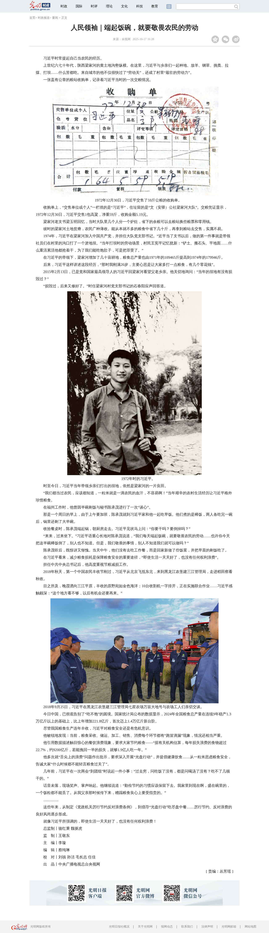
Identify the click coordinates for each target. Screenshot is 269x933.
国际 (79, 6)
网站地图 (250, 926)
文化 (124, 6)
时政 (64, 6)
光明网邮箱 (229, 926)
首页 (32, 17)
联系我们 (187, 926)
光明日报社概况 (119, 926)
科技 (139, 6)
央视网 (126, 39)
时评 (94, 6)
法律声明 (207, 926)
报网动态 (167, 926)
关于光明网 (145, 926)
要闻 (55, 17)
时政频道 (44, 17)
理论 (109, 6)
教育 (154, 6)
